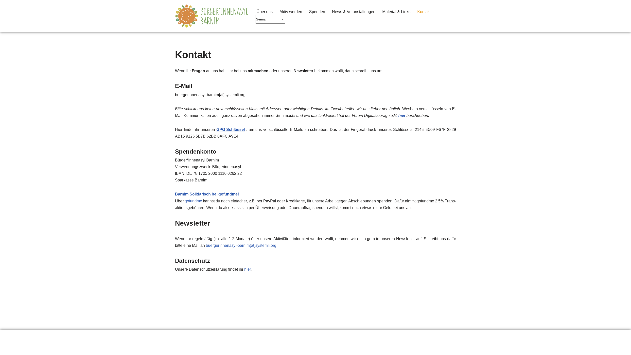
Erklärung (187, 336)
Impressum (267, 336)
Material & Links (396, 12)
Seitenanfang (301, 336)
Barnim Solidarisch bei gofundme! (207, 194)
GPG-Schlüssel (230, 129)
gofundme (193, 201)
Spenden (317, 12)
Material (238, 336)
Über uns (265, 12)
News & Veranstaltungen (353, 12)
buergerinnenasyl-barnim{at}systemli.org (241, 245)
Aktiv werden (291, 12)
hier (401, 115)
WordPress (224, 349)
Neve (179, 349)
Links (213, 336)
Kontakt (424, 12)
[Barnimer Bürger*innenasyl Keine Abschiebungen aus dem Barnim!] (211, 16)
